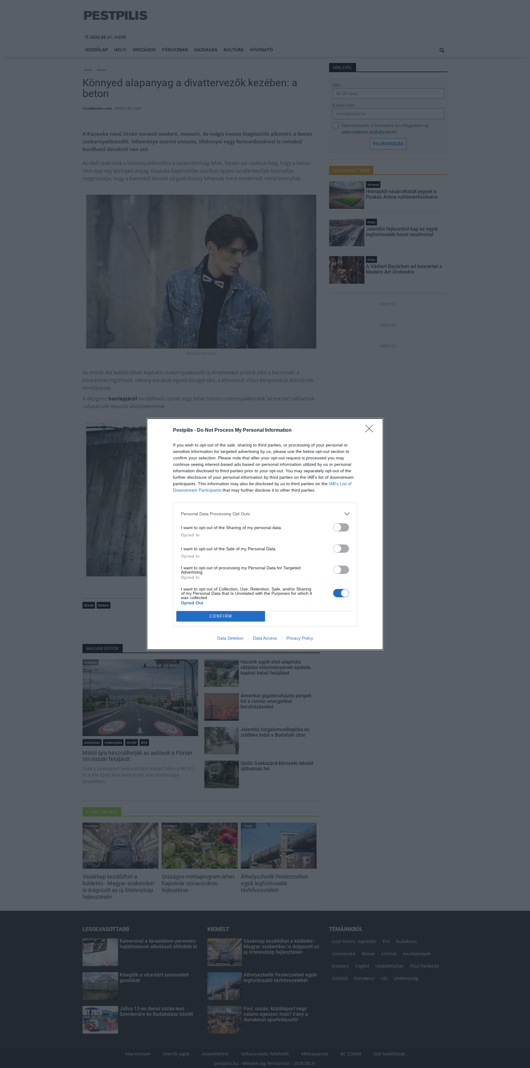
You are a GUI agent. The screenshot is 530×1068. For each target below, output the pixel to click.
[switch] (341, 527)
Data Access (265, 638)
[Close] (371, 430)
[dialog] (265, 534)
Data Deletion (230, 638)
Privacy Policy (299, 638)
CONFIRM (220, 616)
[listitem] (265, 514)
